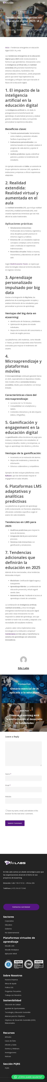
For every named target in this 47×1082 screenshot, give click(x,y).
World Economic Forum (19, 264)
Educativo (8, 925)
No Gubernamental (12, 933)
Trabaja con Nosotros (13, 995)
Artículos (23, 12)
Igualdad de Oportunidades (15, 1008)
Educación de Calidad (13, 1004)
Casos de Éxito (10, 1041)
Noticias (8, 1056)
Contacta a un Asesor (21, 907)
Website (8, 797)
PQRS (7, 1068)
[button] (28, 1077)
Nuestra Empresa (11, 980)
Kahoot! (8, 476)
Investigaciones (10, 1052)
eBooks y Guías (10, 1045)
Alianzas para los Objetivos (15, 1016)
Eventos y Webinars (12, 1049)
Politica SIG (9, 987)
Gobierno (8, 929)
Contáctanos (10, 634)
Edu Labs (11, 30)
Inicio (7, 47)
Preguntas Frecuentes (13, 991)
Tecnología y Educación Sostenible (17, 1012)
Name (8, 774)
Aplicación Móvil (11, 954)
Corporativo (9, 921)
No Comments (36, 30)
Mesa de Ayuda (10, 983)
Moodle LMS (9, 946)
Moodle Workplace (12, 950)
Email (8, 785)
